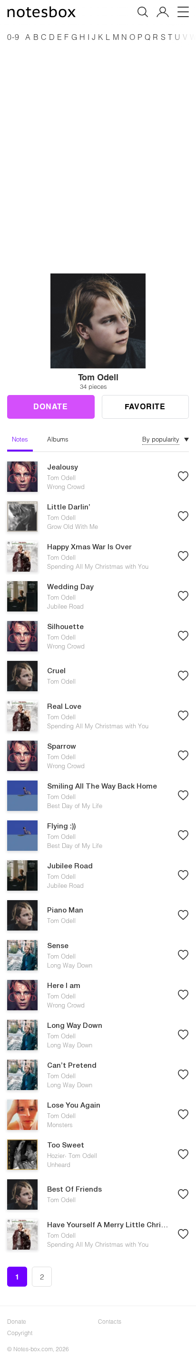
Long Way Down (69, 965)
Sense (58, 946)
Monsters (60, 1125)
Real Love (64, 707)
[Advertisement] (98, 147)
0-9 (13, 36)
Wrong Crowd (66, 486)
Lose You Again (73, 1105)
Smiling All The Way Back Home (102, 786)
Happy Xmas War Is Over (89, 547)
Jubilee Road (65, 606)
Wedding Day (70, 587)
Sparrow (61, 746)
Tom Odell (61, 477)
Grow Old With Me (72, 526)
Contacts (109, 1321)
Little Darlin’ (68, 507)
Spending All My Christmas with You (97, 566)
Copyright (19, 1332)
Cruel (56, 671)
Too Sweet (65, 1145)
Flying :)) (61, 826)
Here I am (63, 986)
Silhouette (65, 627)
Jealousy (62, 467)
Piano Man (65, 910)
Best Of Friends (74, 1189)
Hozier (56, 1155)
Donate (50, 406)
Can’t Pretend (72, 1066)
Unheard (58, 1164)
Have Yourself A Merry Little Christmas (107, 1225)
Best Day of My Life (74, 805)
